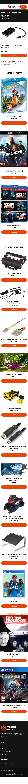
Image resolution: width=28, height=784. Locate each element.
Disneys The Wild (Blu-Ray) (14, 116)
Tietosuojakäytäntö (11, 774)
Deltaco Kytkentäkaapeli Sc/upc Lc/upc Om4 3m (14, 339)
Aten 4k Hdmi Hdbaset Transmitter (14, 273)
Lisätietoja (14, 55)
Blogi (4, 754)
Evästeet (19, 773)
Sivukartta (19, 774)
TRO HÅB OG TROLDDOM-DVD (14, 654)
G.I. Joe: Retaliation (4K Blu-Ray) (14, 171)
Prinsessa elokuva (7, 746)
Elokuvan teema (7, 751)
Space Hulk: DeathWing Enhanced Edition (14, 705)
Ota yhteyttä (13, 773)
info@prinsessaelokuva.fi (6, 1)
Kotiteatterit (5, 19)
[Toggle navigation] (2, 6)
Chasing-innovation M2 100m (14, 408)
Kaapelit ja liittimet (15, 19)
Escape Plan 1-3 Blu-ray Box (14, 226)
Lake (14, 599)
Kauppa (23, 6)
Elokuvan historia (7, 748)
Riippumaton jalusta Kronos (14, 374)
